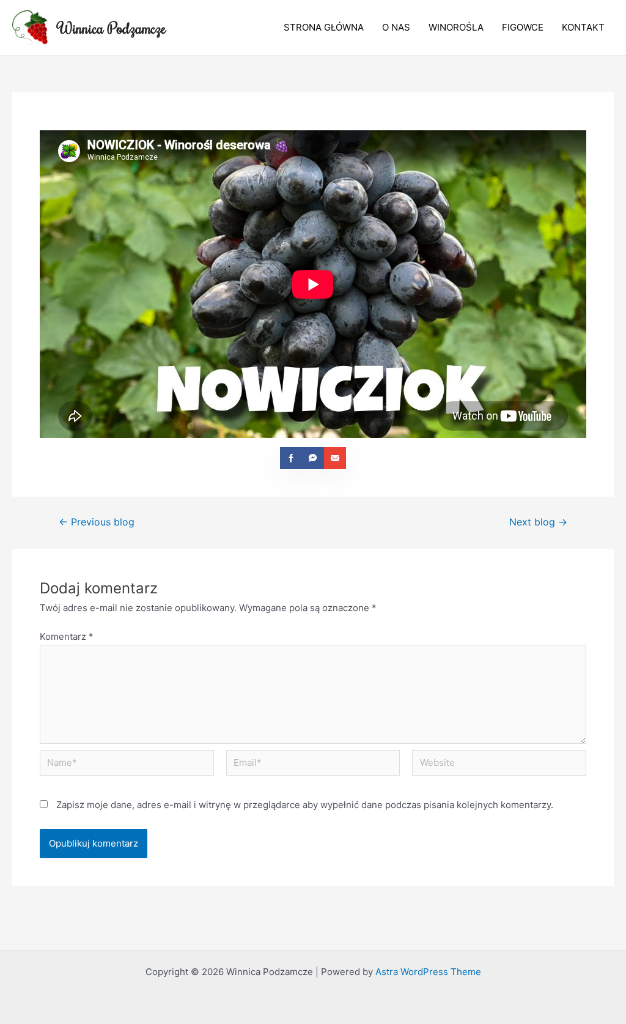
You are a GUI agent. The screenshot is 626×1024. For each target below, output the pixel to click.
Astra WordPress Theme (428, 972)
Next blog (538, 522)
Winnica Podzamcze (112, 27)
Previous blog (96, 522)
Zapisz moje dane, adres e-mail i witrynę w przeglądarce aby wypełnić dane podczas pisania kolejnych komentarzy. (304, 805)
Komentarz (67, 636)
